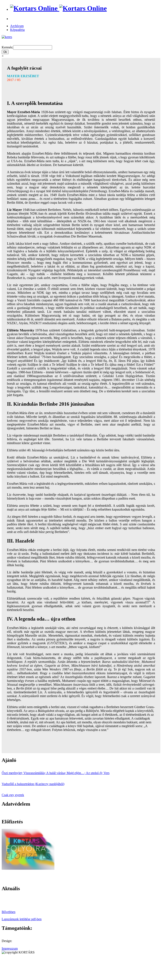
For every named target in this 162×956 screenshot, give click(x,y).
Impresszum (10, 948)
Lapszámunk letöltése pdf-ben (22, 919)
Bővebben (8, 912)
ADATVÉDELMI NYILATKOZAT (26, 813)
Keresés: (7, 47)
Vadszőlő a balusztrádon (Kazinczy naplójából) (33, 784)
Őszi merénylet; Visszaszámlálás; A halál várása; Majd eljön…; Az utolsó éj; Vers (55, 773)
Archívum (17, 26)
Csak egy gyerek (13, 795)
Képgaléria (17, 30)
